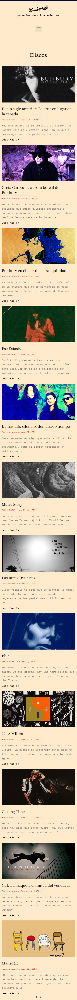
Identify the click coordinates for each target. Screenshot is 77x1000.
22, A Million (13, 733)
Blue (6, 655)
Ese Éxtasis (11, 348)
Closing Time (13, 811)
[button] (38, 29)
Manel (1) (10, 963)
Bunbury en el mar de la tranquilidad (34, 270)
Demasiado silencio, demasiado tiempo (36, 426)
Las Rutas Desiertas (18, 577)
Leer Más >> (11, 139)
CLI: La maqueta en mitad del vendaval (36, 885)
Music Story (12, 504)
